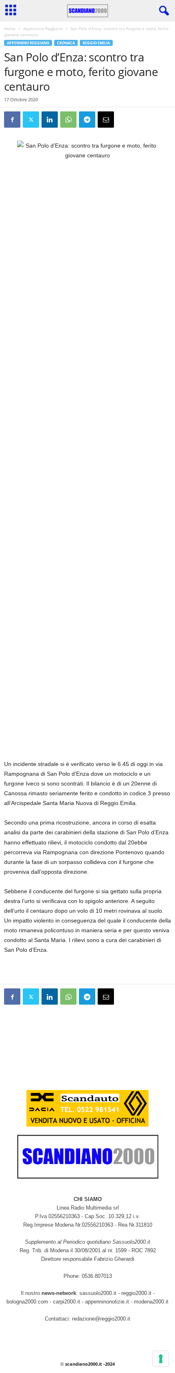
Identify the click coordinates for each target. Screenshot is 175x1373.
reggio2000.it (137, 1293)
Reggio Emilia (96, 43)
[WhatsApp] (68, 119)
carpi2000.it (66, 1302)
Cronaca (66, 43)
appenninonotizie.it (107, 1302)
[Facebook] (12, 119)
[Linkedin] (50, 119)
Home (9, 28)
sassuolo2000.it (97, 1293)
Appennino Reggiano (43, 28)
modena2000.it (151, 1302)
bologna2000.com (27, 1302)
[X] (31, 119)
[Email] (106, 119)
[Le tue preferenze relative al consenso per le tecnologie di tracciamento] (160, 1358)
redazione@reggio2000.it (101, 1319)
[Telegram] (87, 119)
